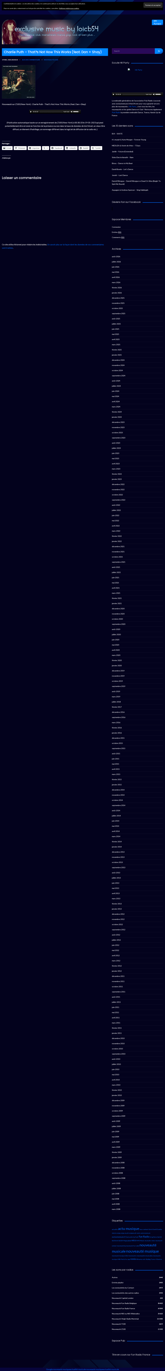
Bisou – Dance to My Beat (122, 163)
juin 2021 (115, 577)
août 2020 (116, 629)
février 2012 (117, 966)
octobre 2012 (117, 924)
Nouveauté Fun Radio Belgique (124, 1303)
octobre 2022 (117, 495)
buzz (141, 1229)
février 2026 (117, 287)
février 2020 (117, 660)
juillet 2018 (116, 702)
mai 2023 (115, 458)
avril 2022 (116, 526)
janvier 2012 (117, 971)
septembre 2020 (118, 624)
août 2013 (116, 873)
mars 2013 (116, 898)
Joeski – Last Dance (120, 175)
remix (133, 1259)
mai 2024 (115, 396)
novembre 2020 (118, 614)
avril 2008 (116, 1204)
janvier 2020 (117, 665)
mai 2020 (115, 645)
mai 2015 (115, 764)
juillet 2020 (116, 634)
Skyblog (148, 1259)
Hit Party (132, 106)
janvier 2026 (117, 293)
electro (114, 1233)
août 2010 (116, 1059)
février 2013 (117, 904)
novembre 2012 (118, 919)
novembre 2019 (118, 676)
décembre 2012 (118, 914)
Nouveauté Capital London (122, 1298)
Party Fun (124, 1259)
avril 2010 (116, 1080)
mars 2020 (116, 655)
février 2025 (117, 350)
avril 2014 (116, 831)
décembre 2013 (118, 852)
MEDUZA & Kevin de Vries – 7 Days (126, 145)
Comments (118, 237)
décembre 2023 (118, 422)
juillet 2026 (116, 262)
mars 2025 (116, 344)
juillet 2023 (116, 448)
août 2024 (116, 381)
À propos (157, 24)
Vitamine (159, 1259)
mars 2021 (116, 593)
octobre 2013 (117, 862)
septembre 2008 (118, 1178)
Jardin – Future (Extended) (122, 151)
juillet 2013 (116, 878)
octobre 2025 (117, 308)
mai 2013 (115, 888)
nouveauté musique (142, 1251)
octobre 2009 (117, 1111)
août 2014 (116, 810)
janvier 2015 (117, 784)
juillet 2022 (116, 510)
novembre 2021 (118, 551)
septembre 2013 (118, 867)
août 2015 (116, 753)
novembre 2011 (118, 981)
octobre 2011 (117, 986)
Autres (115, 1277)
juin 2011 (115, 1007)
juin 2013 (115, 883)
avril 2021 (116, 588)
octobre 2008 (117, 1173)
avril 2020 (116, 650)
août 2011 (116, 997)
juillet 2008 (116, 1188)
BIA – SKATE (117, 134)
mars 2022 (116, 531)
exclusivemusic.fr (119, 1237)
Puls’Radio (116, 112)
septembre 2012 (118, 929)
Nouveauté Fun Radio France (123, 1308)
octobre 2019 (117, 681)
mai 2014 (115, 826)
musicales (148, 1240)
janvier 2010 (117, 1095)
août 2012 (116, 935)
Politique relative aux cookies (69, 8)
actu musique (128, 1228)
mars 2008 (116, 1209)
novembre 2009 (118, 1105)
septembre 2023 (118, 438)
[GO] (159, 51)
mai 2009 (115, 1137)
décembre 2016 (118, 712)
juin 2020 (115, 640)
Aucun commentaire (31, 60)
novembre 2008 (118, 1168)
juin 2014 (115, 821)
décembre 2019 (118, 671)
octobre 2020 (117, 619)
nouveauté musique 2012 (120, 1256)
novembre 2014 (118, 795)
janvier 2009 (117, 1157)
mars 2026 (116, 282)
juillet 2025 (116, 324)
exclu (138, 1233)
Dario (150, 1229)
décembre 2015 (118, 738)
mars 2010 (116, 1085)
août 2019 (116, 691)
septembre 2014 (118, 805)
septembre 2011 (118, 992)
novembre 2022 (118, 489)
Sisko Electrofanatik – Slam (122, 157)
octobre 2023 (117, 432)
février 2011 (117, 1028)
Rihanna (139, 1259)
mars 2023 (116, 469)
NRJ (119, 1259)
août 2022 (116, 505)
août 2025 (116, 319)
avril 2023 (116, 463)
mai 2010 (115, 1074)
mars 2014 (116, 836)
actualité (115, 1229)
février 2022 (117, 536)
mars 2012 (116, 961)
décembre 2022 (118, 484)
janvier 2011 (117, 1033)
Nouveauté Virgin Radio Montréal (125, 1319)
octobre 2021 (117, 557)
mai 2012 (115, 950)
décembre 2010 (118, 1038)
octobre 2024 (117, 370)
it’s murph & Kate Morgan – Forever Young (129, 139)
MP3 (138, 1240)
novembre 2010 (118, 1043)
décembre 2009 (118, 1100)
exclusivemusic (145, 1233)
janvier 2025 (117, 355)
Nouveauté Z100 (51, 60)
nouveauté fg (121, 1246)
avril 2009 (116, 1142)
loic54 (159, 1237)
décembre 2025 (118, 298)
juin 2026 (115, 267)
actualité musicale (78, 1369)
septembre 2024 (118, 375)
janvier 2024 (117, 417)
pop (129, 1259)
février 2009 (117, 1152)
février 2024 (117, 412)
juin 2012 (115, 945)
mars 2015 (116, 774)
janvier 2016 (117, 733)
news (153, 1240)
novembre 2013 (118, 857)
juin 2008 (115, 1194)
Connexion (116, 227)
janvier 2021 (117, 603)
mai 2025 (115, 334)
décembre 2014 (118, 790)
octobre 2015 (117, 743)
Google (49, 1369)
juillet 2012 (116, 940)
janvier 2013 (117, 909)
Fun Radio (144, 1236)
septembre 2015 (118, 748)
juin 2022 (115, 515)
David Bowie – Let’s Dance (122, 169)
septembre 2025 (118, 313)
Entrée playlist (117, 1282)
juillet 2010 (116, 1064)
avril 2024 (116, 401)
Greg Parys (153, 1237)
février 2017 (117, 707)
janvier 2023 (117, 479)
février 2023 (117, 474)
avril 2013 (116, 893)
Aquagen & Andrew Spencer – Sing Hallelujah (130, 190)
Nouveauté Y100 (119, 1324)
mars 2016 (116, 722)
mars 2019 (116, 696)
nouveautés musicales (145, 1256)
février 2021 (117, 598)
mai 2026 (115, 272)
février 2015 (117, 779)
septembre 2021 (118, 562)
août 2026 (116, 256)
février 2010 (117, 1090)
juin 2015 (115, 759)
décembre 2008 (118, 1162)
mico (134, 1240)
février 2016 (117, 728)
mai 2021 (115, 583)
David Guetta (157, 1229)
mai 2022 (115, 520)
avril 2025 (116, 339)
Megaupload (127, 1240)
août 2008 (116, 1183)
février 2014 (117, 841)
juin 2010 (115, 1069)
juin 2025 (115, 329)
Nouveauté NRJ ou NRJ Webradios (126, 1313)
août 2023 (116, 443)
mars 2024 (116, 407)
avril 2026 (116, 277)
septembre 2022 (118, 500)
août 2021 (116, 567)
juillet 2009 (116, 1126)
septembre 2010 (118, 1054)
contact (145, 1229)
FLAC (136, 1237)
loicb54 (120, 1240)
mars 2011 (116, 1023)
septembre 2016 (118, 717)
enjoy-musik (125, 1233)
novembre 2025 (118, 303)
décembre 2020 (118, 608)
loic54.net (115, 1240)
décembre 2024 (118, 360)
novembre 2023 (118, 427)
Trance (153, 1259)
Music (142, 1241)
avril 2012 (116, 955)
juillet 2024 (116, 386)
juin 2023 (115, 453)
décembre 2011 (118, 976)
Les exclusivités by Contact (123, 1288)
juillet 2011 (116, 1002)
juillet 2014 (116, 816)
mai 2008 (115, 1199)
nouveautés (132, 1256)
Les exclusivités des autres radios (125, 1293)
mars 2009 (116, 1147)
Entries (116, 232)
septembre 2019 (118, 686)
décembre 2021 (118, 546)
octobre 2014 (117, 800)
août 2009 (116, 1121)
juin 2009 (115, 1131)
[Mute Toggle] (72, 112)
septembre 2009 (118, 1116)
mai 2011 (115, 1012)
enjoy (118, 1233)
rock (144, 1259)
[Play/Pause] (31, 112)
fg (134, 1237)
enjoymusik (132, 1233)
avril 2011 (116, 1017)
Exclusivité (129, 1237)
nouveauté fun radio (132, 1246)
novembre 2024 (118, 365)
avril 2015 (116, 769)
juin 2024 (115, 391)
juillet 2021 (116, 572)
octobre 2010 (117, 1049)
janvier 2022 (117, 541)
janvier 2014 (117, 847)
